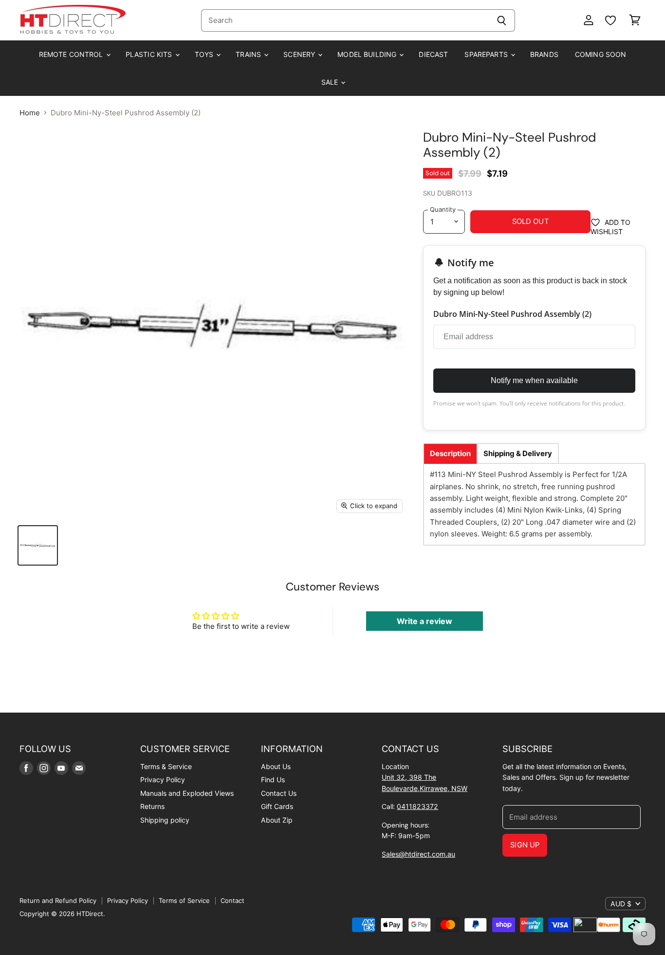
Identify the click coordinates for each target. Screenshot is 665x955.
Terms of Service (184, 900)
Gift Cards (277, 806)
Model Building (367, 54)
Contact (232, 900)
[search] (345, 20)
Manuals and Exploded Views (187, 793)
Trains (249, 54)
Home (29, 113)
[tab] (450, 453)
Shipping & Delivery (517, 453)
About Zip (277, 820)
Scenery (300, 54)
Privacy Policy (162, 779)
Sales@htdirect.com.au (418, 854)
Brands (544, 54)
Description (450, 453)
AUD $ (620, 904)
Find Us (273, 779)
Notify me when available (534, 380)
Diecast (433, 54)
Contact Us (278, 793)
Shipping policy (164, 820)
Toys (205, 54)
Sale (330, 82)
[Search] (502, 20)
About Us (276, 766)
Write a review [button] (424, 621)
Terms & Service (166, 766)
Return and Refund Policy (57, 900)
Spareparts (487, 54)
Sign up (524, 845)
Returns (152, 806)
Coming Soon (601, 54)
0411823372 (417, 806)
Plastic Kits (150, 54)
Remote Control (72, 54)
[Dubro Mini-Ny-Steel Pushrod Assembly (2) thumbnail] (37, 545)
